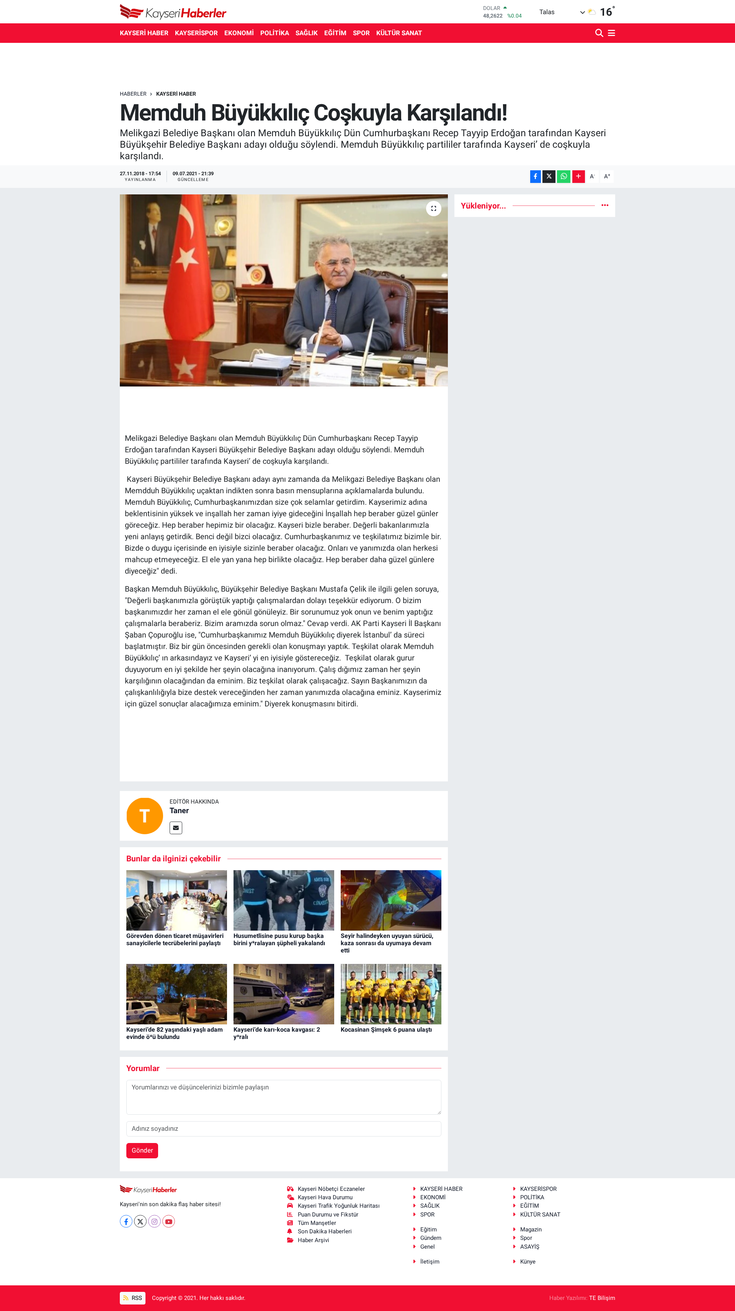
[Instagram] (154, 1221)
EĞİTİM (335, 33)
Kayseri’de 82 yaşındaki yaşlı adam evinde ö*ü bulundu (174, 1033)
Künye (528, 1261)
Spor (526, 1237)
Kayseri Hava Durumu (325, 1197)
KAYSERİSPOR (196, 33)
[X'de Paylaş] (548, 176)
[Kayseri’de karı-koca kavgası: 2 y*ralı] (284, 993)
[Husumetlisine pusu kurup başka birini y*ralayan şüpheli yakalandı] (284, 899)
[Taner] (144, 815)
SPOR (361, 33)
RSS (136, 1298)
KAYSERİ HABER (144, 33)
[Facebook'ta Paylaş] (535, 176)
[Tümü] (605, 205)
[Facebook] (126, 1221)
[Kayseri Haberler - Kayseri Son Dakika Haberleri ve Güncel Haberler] (173, 12)
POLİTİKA (274, 33)
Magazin (531, 1229)
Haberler (133, 94)
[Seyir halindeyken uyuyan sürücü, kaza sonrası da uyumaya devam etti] (391, 899)
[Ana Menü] (610, 33)
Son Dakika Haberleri (325, 1231)
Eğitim (428, 1229)
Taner (179, 810)
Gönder (142, 1150)
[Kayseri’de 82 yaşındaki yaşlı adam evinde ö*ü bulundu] (176, 993)
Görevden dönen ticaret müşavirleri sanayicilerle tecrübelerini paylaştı (175, 939)
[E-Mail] (176, 828)
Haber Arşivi (313, 1240)
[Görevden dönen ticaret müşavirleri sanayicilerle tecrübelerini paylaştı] (176, 899)
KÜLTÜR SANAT (399, 33)
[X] (140, 1221)
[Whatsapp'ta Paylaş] (563, 176)
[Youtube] (168, 1221)
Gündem (430, 1237)
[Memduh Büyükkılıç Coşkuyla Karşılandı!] (284, 290)
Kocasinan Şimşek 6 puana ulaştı (386, 1029)
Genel (427, 1246)
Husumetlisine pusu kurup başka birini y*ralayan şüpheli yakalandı (279, 939)
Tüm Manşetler (317, 1223)
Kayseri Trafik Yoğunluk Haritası (339, 1205)
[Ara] (600, 33)
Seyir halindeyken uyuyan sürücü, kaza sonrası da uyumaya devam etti (387, 943)
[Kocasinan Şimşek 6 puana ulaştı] (391, 993)
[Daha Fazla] (578, 176)
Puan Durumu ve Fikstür (328, 1214)
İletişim (429, 1261)
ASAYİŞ (529, 1246)
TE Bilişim (602, 1298)
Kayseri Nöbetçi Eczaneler (331, 1188)
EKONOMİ (239, 33)
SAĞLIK (307, 33)
